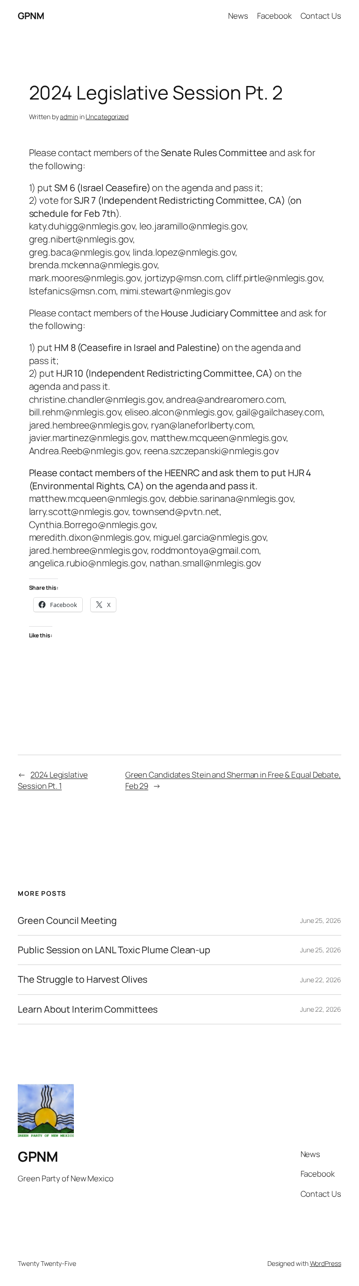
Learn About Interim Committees (88, 1009)
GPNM (31, 15)
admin (69, 116)
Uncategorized (107, 116)
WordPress (325, 1263)
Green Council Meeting (67, 920)
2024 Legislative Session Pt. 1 (52, 780)
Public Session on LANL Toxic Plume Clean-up (114, 950)
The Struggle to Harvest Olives (82, 979)
